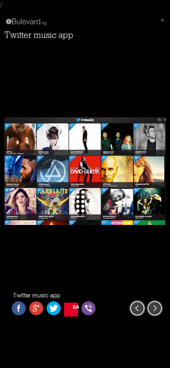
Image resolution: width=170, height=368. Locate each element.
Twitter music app (38, 35)
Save (75, 306)
